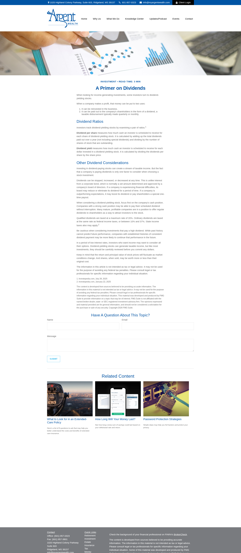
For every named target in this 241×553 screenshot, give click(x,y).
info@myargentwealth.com (156, 2)
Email (124, 320)
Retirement (90, 535)
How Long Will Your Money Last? (115, 419)
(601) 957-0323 (62, 536)
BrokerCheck (180, 534)
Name (50, 320)
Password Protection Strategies (162, 419)
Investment (90, 539)
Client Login (185, 2)
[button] (84, 18)
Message (51, 336)
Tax (86, 548)
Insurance (89, 545)
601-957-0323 (129, 2)
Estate (87, 542)
